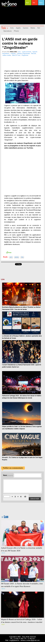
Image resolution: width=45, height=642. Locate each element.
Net (38, 28)
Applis (18, 28)
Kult (27, 2)
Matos (33, 28)
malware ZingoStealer (23, 53)
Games (25, 28)
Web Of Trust (16, 55)
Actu (12, 28)
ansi (19, 51)
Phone (16, 31)
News (17, 257)
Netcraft (33, 53)
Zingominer (25, 55)
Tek (34, 2)
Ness (41, 2)
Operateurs (7, 31)
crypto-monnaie (26, 51)
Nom (8, 475)
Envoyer (35, 499)
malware (13, 53)
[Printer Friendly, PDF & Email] (8, 252)
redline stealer (7, 55)
